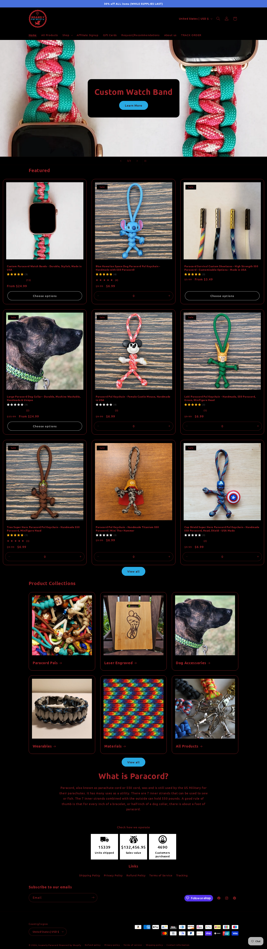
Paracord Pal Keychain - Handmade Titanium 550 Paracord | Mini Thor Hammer (127, 528)
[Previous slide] (121, 161)
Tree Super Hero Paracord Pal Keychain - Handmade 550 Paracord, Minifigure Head (43, 528)
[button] (67, 35)
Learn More (71, 105)
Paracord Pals (45, 663)
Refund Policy (135, 875)
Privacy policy (112, 944)
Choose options (45, 296)
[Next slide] (137, 161)
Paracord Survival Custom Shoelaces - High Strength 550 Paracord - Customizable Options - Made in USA (221, 268)
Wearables (42, 746)
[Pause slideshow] (146, 161)
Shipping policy (154, 944)
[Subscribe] (93, 897)
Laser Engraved (118, 663)
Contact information (178, 944)
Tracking (182, 875)
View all (133, 571)
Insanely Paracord (48, 944)
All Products (187, 746)
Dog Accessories (191, 663)
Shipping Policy (89, 875)
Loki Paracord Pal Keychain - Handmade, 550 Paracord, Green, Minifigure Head (220, 398)
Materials (113, 746)
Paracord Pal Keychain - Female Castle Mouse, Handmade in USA (133, 398)
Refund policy (93, 944)
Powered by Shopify (70, 944)
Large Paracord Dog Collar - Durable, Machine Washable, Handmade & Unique (44, 398)
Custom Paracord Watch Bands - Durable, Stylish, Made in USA (44, 268)
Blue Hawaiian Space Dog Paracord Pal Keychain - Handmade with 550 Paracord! (128, 268)
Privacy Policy (113, 875)
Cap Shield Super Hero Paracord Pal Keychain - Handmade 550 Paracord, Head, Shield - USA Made (221, 528)
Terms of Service (160, 875)
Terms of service (133, 944)
